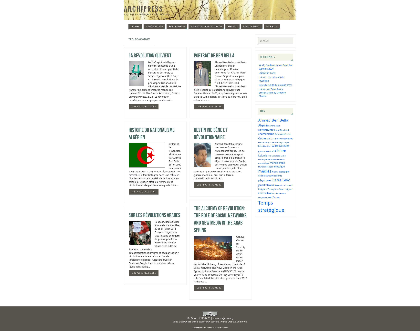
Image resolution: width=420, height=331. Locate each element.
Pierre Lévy (280, 180)
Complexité (280, 134)
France (261, 142)
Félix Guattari (264, 146)
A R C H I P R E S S (143, 9)
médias (264, 171)
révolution (265, 193)
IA (274, 151)
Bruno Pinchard (281, 130)
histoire (269, 151)
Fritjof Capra (284, 142)
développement (285, 138)
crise (289, 134)
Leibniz (262, 155)
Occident (284, 171)
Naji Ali (275, 171)
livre (269, 156)
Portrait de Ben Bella (214, 55)
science (277, 193)
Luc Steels (276, 156)
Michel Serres (278, 159)
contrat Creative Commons (233, 321)
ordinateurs (264, 175)
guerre (261, 151)
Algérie (263, 125)
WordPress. (223, 327)
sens (284, 193)
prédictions (266, 185)
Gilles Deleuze (280, 146)
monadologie (263, 163)
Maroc (270, 159)
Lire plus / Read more (144, 106)
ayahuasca (274, 125)
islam (281, 150)
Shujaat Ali (262, 198)
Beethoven (265, 130)
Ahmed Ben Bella (273, 120)
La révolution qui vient (150, 55)
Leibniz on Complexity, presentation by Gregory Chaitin (272, 93)
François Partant (271, 142)
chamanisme (266, 134)
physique (264, 180)
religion (288, 189)
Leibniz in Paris (267, 72)
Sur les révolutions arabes (154, 215)
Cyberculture (267, 138)
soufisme (273, 197)
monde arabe (277, 162)
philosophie (276, 175)
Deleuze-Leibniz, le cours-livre (275, 84)
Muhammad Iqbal (265, 167)
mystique (279, 166)
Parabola (209, 327)
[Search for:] (275, 41)
